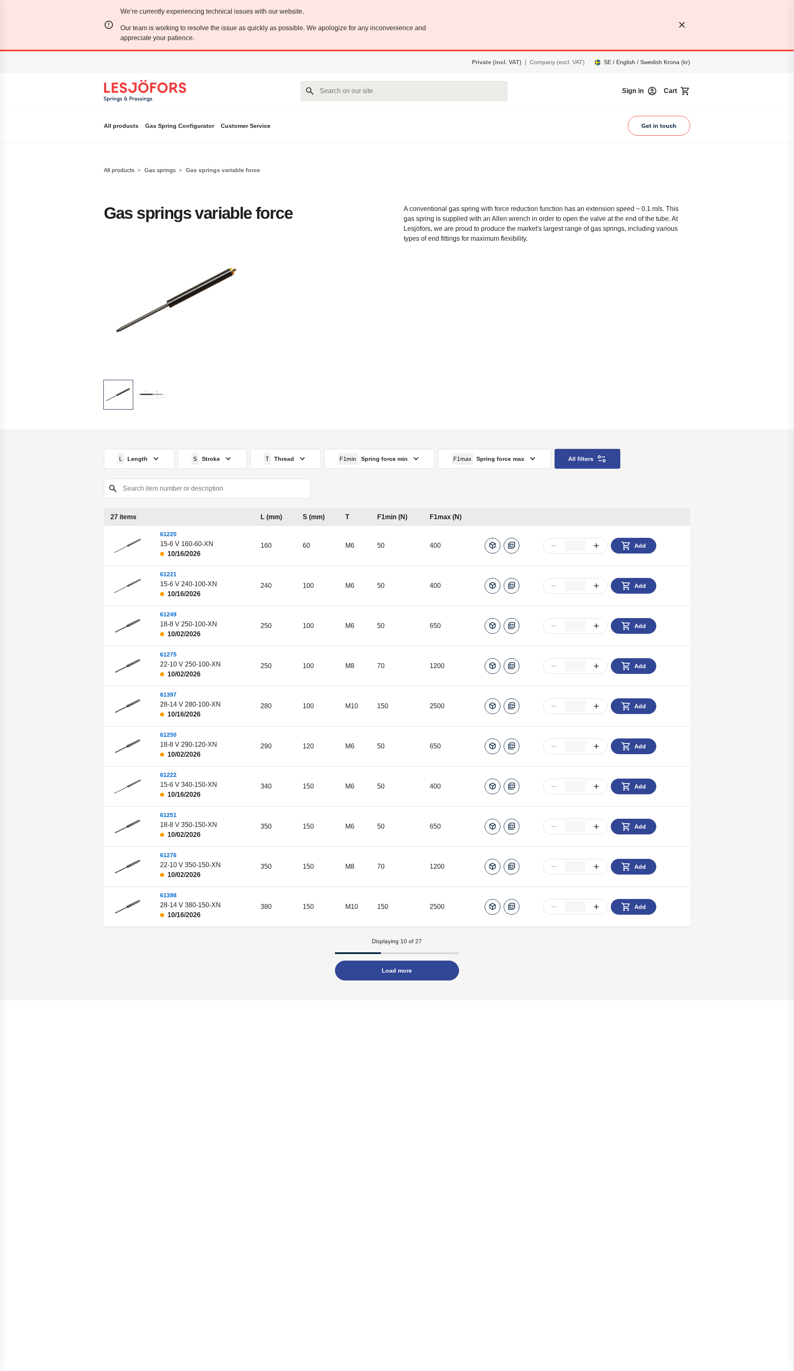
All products (121, 125)
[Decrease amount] (554, 545)
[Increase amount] (596, 545)
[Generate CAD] (492, 546)
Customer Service (245, 125)
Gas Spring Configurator (179, 125)
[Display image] (118, 394)
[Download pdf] (511, 546)
